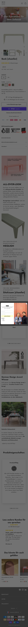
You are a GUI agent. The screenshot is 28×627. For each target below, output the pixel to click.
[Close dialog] (26, 303)
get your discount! (7, 316)
